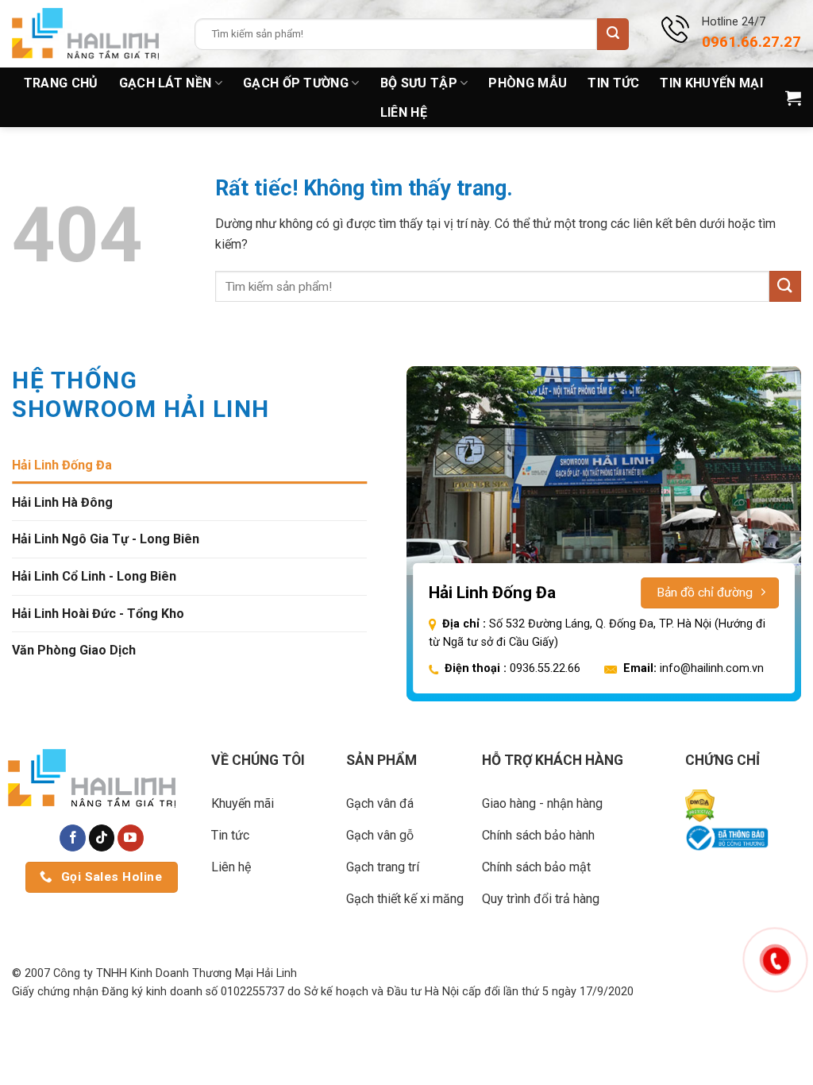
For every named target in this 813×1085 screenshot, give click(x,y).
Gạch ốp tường (296, 83)
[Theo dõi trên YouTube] (131, 837)
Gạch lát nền (165, 83)
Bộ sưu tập (418, 83)
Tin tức (613, 83)
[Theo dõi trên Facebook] (73, 837)
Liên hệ (403, 112)
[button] (793, 97)
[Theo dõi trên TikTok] (102, 837)
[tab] (189, 465)
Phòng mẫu (527, 83)
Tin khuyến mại (711, 83)
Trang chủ (61, 83)
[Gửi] (613, 34)
